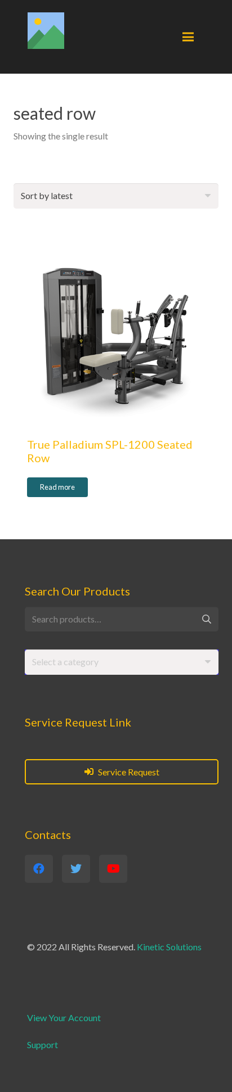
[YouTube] (113, 869)
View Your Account (64, 1017)
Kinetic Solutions (169, 946)
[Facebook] (39, 869)
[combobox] (121, 662)
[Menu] (188, 37)
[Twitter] (76, 869)
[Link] (46, 30)
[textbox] (65, 661)
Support (42, 1044)
